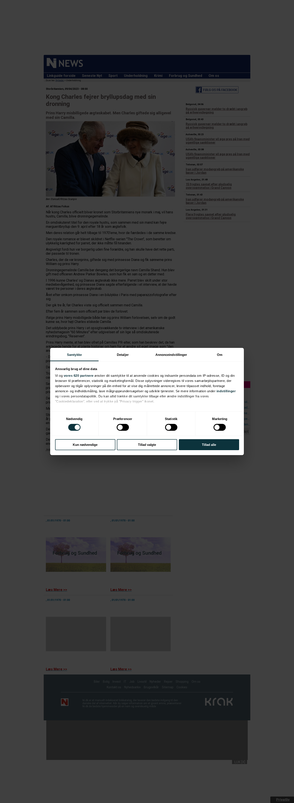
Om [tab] (219, 355)
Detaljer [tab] (123, 355)
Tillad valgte (147, 444)
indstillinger (226, 391)
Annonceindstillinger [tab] (171, 355)
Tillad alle (209, 444)
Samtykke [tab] (74, 355)
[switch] (123, 427)
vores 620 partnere (79, 375)
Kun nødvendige (85, 444)
